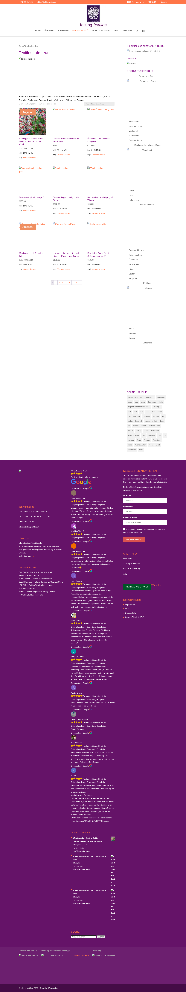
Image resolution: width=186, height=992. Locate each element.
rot (165, 435)
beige (130, 402)
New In (130, 431)
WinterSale (132, 450)
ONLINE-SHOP (79, 30)
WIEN (29, 575)
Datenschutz (130, 613)
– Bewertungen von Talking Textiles (37, 591)
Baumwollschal (135, 140)
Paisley (138, 431)
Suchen (101, 937)
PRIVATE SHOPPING (101, 30)
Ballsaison (150, 397)
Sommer (147, 440)
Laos (131, 195)
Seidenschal (134, 121)
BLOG (116, 30)
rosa (159, 435)
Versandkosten (29, 158)
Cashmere (152, 402)
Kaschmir (138, 421)
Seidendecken (135, 255)
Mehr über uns (25, 556)
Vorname (127, 495)
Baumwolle (161, 397)
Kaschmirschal (135, 126)
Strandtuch (157, 440)
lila (129, 426)
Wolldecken (134, 264)
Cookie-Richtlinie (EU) (134, 617)
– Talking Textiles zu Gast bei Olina (41, 582)
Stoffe (131, 328)
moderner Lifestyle (140, 426)
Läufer (132, 274)
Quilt (143, 435)
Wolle (141, 450)
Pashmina (155, 431)
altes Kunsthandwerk (136, 397)
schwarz (131, 440)
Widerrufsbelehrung (131, 569)
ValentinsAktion (140, 445)
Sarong (132, 338)
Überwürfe (133, 259)
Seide (139, 440)
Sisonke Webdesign (49, 988)
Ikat (163, 416)
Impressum (130, 604)
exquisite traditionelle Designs (139, 407)
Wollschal (133, 131)
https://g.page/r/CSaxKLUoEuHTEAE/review (90, 821)
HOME (38, 30)
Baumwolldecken (136, 250)
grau (141, 412)
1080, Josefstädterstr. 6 (136, 2)
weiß (158, 445)
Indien (131, 190)
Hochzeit (156, 416)
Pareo (146, 431)
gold (135, 412)
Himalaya (146, 416)
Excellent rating (32, 595)
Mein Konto (128, 558)
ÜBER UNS (49, 30)
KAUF (27, 588)
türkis (130, 445)
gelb (129, 412)
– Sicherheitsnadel (35, 572)
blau (136, 402)
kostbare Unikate (151, 421)
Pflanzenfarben (133, 435)
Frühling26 (157, 407)
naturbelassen (154, 426)
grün (148, 412)
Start (21, 46)
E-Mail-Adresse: (130, 517)
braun (143, 402)
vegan (151, 445)
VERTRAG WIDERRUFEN (137, 587)
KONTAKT (152, 2)
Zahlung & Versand (131, 563)
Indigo (130, 421)
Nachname (128, 506)
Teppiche (133, 278)
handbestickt (157, 412)
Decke (160, 402)
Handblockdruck (134, 416)
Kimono (132, 333)
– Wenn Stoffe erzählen (35, 579)
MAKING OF (63, 30)
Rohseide (151, 435)
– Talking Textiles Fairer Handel (36, 585)
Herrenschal (134, 136)
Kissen (132, 269)
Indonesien (134, 200)
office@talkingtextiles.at (29, 527)
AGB (125, 574)
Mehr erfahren (85, 814)
